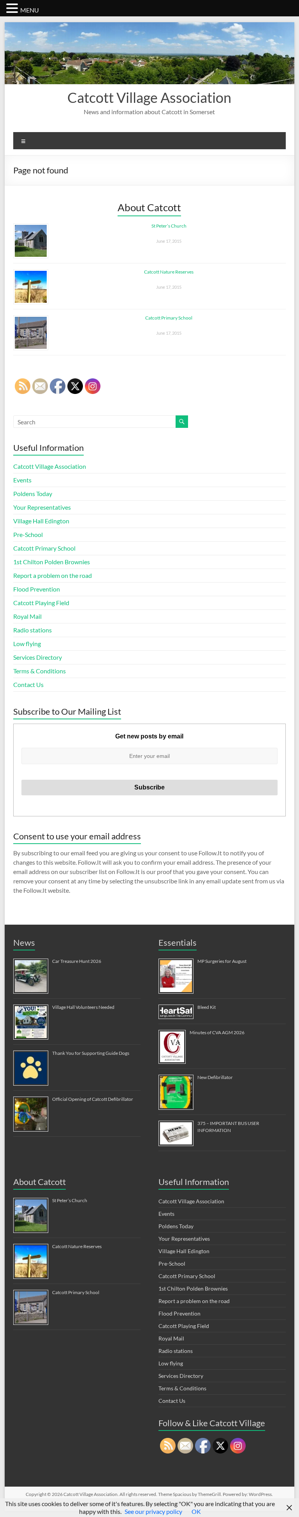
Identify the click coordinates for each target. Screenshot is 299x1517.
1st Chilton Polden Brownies (51, 561)
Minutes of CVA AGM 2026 (217, 1032)
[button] (13, 8)
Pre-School (28, 534)
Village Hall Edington (41, 521)
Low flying (27, 643)
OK (196, 1511)
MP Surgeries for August (221, 961)
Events (22, 480)
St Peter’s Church (168, 226)
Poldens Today (32, 493)
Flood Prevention (36, 589)
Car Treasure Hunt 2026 (76, 961)
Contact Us (28, 684)
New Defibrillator (215, 1077)
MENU (29, 10)
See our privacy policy (153, 1511)
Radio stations (32, 630)
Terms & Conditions (39, 671)
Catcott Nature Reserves (168, 272)
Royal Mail (27, 616)
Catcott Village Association (149, 97)
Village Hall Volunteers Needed (83, 1007)
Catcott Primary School (168, 318)
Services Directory (37, 657)
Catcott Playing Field (41, 602)
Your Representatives (42, 507)
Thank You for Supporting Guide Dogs (90, 1053)
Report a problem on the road (52, 575)
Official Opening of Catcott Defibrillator (92, 1099)
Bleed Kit (206, 1007)
